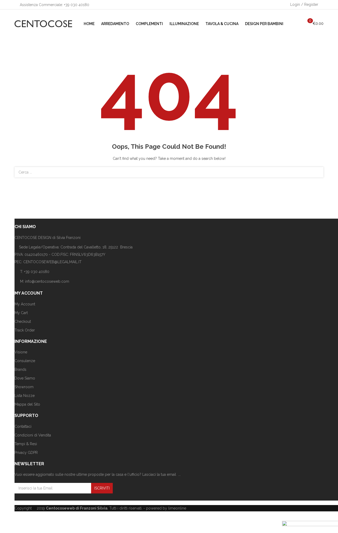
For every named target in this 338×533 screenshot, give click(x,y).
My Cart (21, 313)
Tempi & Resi (26, 444)
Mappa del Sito (27, 404)
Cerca (316, 172)
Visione (21, 352)
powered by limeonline (166, 508)
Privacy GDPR (26, 452)
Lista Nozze (25, 395)
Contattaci (23, 426)
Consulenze (25, 361)
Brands (20, 369)
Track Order (25, 330)
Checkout (23, 321)
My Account (25, 304)
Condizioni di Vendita (33, 435)
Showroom (24, 387)
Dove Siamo (25, 378)
